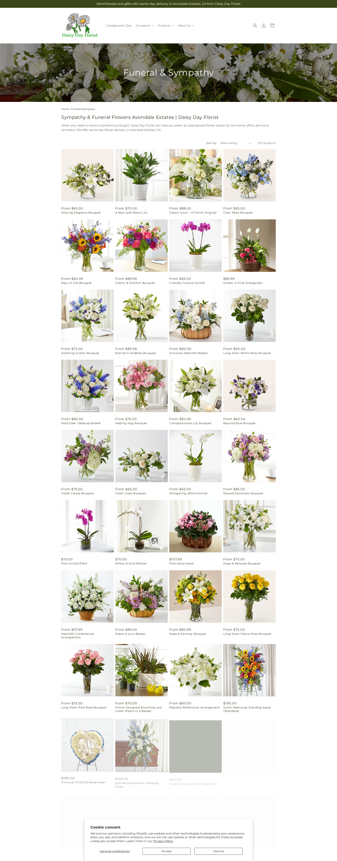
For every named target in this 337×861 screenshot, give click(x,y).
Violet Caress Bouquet (77, 493)
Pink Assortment (181, 563)
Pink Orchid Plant (74, 563)
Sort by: (211, 143)
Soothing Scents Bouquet (80, 353)
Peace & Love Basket (130, 634)
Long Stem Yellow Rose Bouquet (247, 634)
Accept (166, 851)
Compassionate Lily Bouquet (190, 423)
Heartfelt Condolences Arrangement (77, 635)
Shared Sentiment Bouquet (243, 493)
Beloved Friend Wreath (240, 781)
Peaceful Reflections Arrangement (194, 707)
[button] (144, 25)
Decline (218, 851)
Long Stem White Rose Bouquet (247, 353)
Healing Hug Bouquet (131, 423)
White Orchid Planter (131, 563)
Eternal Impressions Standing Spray (137, 782)
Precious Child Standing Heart (83, 781)
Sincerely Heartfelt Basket (188, 353)
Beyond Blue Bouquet (239, 423)
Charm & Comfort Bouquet (135, 283)
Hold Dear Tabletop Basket (81, 423)
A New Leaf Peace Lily (131, 212)
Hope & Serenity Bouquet (187, 634)
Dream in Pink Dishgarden (243, 283)
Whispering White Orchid (188, 493)
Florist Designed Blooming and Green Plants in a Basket (138, 709)
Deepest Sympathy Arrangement (193, 781)
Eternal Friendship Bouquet (135, 353)
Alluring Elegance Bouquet (81, 212)
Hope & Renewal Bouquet (242, 563)
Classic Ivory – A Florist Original (192, 212)
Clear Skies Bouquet (238, 212)
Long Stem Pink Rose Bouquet (83, 707)
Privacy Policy (163, 841)
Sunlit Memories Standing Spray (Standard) (247, 709)
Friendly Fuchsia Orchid (187, 283)
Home (65, 109)
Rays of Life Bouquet (76, 283)
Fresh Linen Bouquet (130, 493)
